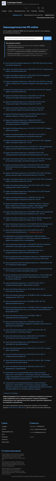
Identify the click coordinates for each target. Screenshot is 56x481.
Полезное (34, 11)
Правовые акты (17, 15)
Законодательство (19, 11)
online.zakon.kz (13, 407)
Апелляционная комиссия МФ (45, 17)
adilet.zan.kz (22, 407)
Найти (48, 38)
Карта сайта (5, 442)
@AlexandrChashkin (40, 429)
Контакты (41, 11)
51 (11, 393)
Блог (28, 11)
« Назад (5, 393)
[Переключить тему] (42, 8)
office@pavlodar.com (40, 432)
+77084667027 (40, 426)
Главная (4, 11)
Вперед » (15, 393)
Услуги (10, 11)
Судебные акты (49, 15)
